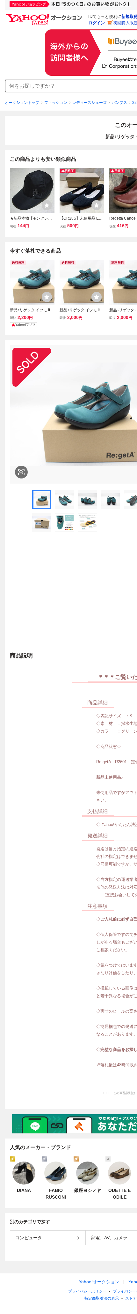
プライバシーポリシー (87, 1291)
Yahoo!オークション (99, 1281)
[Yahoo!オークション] (45, 15)
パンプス (119, 102)
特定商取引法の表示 (101, 1298)
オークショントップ (22, 102)
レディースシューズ (89, 102)
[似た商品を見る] (21, 472)
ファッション (55, 102)
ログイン (96, 22)
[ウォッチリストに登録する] (47, 205)
